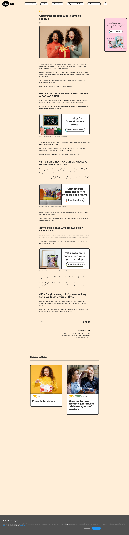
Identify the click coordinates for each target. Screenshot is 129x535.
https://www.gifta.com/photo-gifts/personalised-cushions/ (52, 206)
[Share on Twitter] (89, 322)
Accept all (96, 528)
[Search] (105, 3)
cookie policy (22, 525)
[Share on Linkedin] (86, 322)
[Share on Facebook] (83, 322)
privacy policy (5, 525)
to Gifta (47, 303)
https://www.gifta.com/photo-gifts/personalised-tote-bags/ (53, 270)
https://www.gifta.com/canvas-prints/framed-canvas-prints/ (53, 136)
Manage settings (87, 528)
